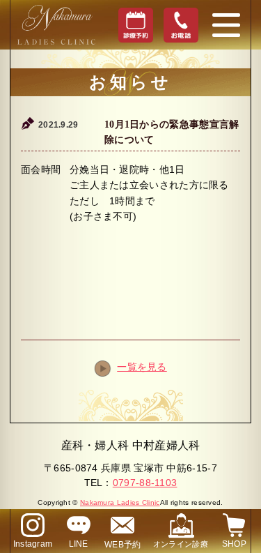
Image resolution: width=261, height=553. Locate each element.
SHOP (234, 544)
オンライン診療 (180, 544)
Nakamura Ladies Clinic (120, 502)
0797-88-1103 (145, 482)
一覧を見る (142, 366)
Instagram (33, 544)
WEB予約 (122, 545)
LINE (78, 544)
